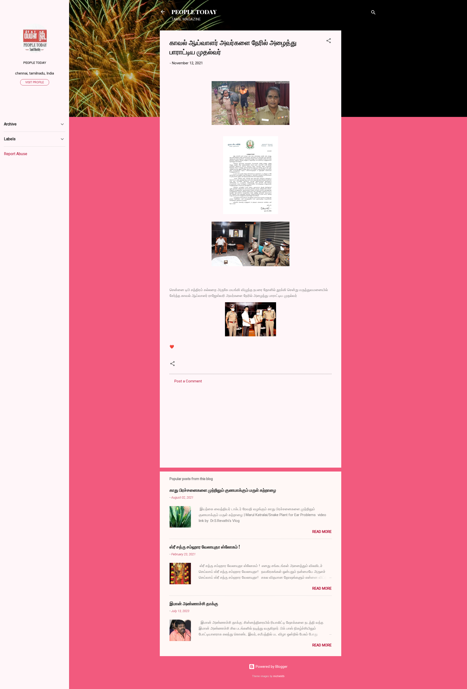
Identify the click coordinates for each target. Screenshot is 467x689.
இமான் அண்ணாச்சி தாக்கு (194, 603)
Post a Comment (188, 381)
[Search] (373, 13)
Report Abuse (15, 153)
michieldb (278, 676)
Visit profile (34, 82)
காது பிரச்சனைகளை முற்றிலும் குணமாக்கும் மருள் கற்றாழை (223, 490)
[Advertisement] (360, 103)
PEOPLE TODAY (193, 12)
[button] (329, 41)
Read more (322, 531)
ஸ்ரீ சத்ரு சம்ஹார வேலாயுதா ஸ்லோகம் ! (205, 547)
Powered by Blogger (271, 666)
